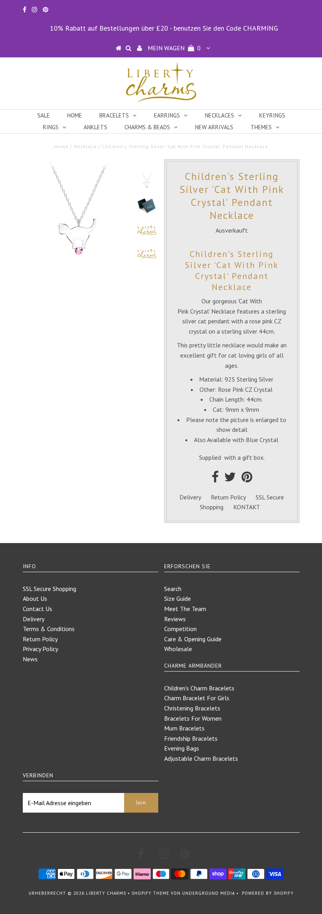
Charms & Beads (147, 127)
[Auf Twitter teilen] (230, 479)
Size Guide (177, 598)
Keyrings (272, 115)
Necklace (85, 146)
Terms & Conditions (49, 629)
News (30, 659)
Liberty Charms (106, 893)
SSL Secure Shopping (49, 589)
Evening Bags (181, 748)
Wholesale (178, 649)
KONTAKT (246, 507)
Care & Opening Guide (192, 639)
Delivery (190, 497)
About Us (35, 598)
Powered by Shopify (268, 893)
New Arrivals (214, 127)
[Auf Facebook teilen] (215, 479)
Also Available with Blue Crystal (236, 440)
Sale (43, 115)
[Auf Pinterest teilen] (247, 479)
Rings (51, 127)
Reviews (175, 619)
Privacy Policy (40, 649)
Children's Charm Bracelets (199, 688)
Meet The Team (185, 609)
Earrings (167, 115)
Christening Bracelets (192, 708)
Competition (180, 629)
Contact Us (37, 609)
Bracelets (114, 115)
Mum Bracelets (184, 728)
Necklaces (219, 115)
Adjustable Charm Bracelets (201, 758)
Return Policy (228, 497)
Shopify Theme (150, 893)
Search (172, 589)
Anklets (95, 127)
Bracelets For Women (192, 718)
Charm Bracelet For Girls (196, 698)
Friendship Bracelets (191, 738)
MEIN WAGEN (174, 48)
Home (74, 115)
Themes (261, 127)
